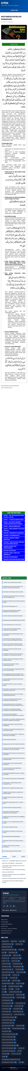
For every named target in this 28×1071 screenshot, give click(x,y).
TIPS (19, 1051)
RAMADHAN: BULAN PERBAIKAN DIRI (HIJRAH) (14, 620)
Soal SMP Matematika (18, 1028)
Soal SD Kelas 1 (19, 1006)
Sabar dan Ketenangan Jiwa (10, 606)
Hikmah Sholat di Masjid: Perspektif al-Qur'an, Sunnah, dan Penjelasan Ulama (12, 639)
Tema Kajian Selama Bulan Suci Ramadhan (13, 778)
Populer (5, 856)
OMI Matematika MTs (7, 983)
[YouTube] (14, 906)
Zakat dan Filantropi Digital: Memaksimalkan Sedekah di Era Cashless (13, 715)
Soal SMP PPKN (6, 1031)
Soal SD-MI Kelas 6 (19, 1014)
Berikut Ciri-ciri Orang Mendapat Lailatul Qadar (13, 822)
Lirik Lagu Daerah (17, 963)
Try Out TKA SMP (16, 1053)
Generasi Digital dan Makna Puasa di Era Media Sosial (13, 679)
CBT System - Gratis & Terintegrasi (9, 928)
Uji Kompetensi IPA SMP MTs (9, 1062)
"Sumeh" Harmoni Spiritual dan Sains (12, 582)
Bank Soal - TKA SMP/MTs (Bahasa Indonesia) (14, 860)
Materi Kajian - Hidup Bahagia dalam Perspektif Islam (12, 783)
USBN (21, 1062)
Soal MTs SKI (20, 997)
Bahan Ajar (19, 944)
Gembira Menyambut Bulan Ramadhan (13, 616)
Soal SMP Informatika (7, 1025)
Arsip (24, 856)
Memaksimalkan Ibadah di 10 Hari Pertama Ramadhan (13, 754)
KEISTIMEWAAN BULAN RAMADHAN (11, 836)
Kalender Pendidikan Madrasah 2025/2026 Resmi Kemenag (13, 875)
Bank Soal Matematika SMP (9, 949)
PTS (17, 989)
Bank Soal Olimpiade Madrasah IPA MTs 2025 (14, 878)
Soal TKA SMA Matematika (8, 1042)
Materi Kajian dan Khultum (9, 739)
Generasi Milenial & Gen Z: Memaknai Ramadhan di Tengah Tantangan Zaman (13, 705)
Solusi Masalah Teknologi (8, 1051)
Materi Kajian (6, 975)
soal (4, 991)
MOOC (4, 977)
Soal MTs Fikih (20, 994)
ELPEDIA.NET (13, 1067)
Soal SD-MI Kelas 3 (6, 1014)
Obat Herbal (13, 977)
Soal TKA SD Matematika (8, 1036)
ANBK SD (13, 941)
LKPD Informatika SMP (7, 969)
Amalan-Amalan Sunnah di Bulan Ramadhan (11, 846)
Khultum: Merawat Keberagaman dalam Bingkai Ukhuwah (13, 659)
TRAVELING (5, 1053)
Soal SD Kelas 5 (17, 1008)
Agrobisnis (5, 941)
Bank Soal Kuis (4, 926)
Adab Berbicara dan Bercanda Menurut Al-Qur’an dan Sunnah (13, 730)
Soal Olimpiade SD (7, 1000)
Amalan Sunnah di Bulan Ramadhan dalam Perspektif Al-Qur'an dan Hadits (13, 749)
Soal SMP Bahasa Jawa (8, 1022)
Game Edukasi (13, 952)
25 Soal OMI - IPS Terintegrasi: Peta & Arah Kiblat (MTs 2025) (13, 866)
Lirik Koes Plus (6, 963)
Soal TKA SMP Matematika (8, 1048)
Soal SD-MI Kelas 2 (17, 1011)
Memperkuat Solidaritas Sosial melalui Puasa (12, 832)
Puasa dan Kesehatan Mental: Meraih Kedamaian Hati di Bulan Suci (12, 700)
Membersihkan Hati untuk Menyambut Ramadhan (12, 764)
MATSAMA (16, 975)
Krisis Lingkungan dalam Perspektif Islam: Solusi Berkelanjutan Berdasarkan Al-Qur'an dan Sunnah (14, 674)
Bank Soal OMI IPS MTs (8, 872)
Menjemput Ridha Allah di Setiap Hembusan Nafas (14, 601)
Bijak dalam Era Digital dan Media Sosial (13, 788)
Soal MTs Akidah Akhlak (15, 991)
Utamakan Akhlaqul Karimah (10, 827)
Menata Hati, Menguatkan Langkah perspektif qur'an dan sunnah (12, 611)
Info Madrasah (6, 955)
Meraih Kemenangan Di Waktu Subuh (12, 851)
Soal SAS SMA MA (20, 1003)
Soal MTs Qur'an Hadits (8, 997)
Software (21, 1048)
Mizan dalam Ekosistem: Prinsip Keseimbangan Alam (11, 664)
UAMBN (4, 1056)
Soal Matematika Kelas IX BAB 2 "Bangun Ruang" (12, 881)
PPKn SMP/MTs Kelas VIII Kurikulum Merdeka (13, 869)
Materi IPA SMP (21, 972)
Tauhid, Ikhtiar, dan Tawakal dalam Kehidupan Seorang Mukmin (12, 629)
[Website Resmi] (7, 906)
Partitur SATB (20, 983)
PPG (4, 989)
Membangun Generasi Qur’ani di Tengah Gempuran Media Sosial (13, 695)
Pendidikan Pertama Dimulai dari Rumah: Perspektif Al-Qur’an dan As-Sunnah (13, 654)
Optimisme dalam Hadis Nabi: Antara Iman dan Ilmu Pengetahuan (13, 596)
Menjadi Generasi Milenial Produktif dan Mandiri (13, 798)
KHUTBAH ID (5, 958)
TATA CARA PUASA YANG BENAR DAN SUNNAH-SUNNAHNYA (12, 769)
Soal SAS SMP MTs (7, 1006)
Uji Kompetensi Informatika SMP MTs (10, 1059)
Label (14, 856)
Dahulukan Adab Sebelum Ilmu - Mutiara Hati (13, 803)
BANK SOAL (14, 910)
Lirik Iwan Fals (15, 961)
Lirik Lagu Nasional (18, 966)
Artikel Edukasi (4, 919)
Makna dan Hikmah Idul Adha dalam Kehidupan (12, 649)
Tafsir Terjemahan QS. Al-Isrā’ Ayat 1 (12, 624)
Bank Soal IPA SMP (6, 946)
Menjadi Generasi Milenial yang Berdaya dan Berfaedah (13, 793)
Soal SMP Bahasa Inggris (8, 1020)
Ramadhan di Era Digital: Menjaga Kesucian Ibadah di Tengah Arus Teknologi (13, 720)
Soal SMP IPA (20, 1025)
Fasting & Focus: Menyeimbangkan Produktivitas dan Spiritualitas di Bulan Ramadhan (12, 710)
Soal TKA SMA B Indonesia (8, 1039)
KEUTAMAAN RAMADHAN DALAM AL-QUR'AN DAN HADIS (13, 774)
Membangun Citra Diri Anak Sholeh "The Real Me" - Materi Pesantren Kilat (13, 587)
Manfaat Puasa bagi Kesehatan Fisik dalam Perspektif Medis (14, 759)
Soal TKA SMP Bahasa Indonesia (10, 1045)
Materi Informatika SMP (8, 972)
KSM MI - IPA (5, 961)
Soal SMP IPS (6, 1028)
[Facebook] (4, 906)
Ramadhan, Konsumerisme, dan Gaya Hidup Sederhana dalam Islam (14, 689)
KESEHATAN (16, 955)
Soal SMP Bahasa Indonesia (9, 1017)
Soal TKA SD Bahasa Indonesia (9, 1034)
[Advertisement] (14, 449)
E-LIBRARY (6, 910)
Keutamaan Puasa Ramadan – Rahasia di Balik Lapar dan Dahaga (13, 735)
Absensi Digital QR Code (6, 930)
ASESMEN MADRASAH (7, 944)
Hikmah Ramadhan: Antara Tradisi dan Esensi (12, 684)
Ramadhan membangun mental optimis (13, 592)
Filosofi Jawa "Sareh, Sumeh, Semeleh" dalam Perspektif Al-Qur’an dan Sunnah (13, 644)
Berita (21, 949)
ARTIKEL (21, 941)
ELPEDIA (4, 3)
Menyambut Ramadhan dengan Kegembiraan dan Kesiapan (11, 812)
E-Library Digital (4, 921)
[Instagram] (10, 906)
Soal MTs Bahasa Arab (7, 994)
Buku (4, 952)
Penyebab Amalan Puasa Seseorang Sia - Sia (13, 841)
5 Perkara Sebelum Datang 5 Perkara (12, 807)
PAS (4, 986)
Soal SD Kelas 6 (6, 1011)
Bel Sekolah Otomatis (6, 933)
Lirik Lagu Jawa (6, 966)
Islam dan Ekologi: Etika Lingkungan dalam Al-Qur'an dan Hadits (13, 669)
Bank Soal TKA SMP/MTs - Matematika (12, 863)
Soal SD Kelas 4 (6, 1008)
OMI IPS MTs (15, 980)
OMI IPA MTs (5, 980)
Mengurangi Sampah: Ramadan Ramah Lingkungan (13, 725)
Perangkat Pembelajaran (6, 924)
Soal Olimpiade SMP (7, 1003)
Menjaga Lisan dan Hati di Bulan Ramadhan (13, 744)
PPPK (11, 989)
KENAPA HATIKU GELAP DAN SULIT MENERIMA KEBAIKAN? (14, 817)
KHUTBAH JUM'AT (16, 958)
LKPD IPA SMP (19, 969)
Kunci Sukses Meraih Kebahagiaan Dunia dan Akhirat (13, 634)
